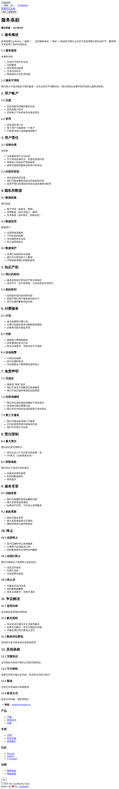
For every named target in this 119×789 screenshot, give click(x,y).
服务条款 (11, 770)
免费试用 (12, 12)
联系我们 (11, 741)
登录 (4, 12)
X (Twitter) (12, 758)
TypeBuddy (23, 786)
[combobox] (4, 780)
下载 (9, 717)
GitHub (10, 756)
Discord (10, 753)
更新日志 (5, 8)
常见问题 (11, 738)
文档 (12, 8)
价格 (9, 723)
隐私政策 (11, 773)
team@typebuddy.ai (21, 704)
